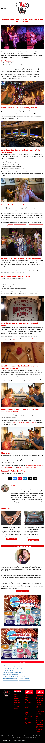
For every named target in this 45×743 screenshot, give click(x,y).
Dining (26, 700)
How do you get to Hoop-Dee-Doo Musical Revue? (14, 676)
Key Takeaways (6, 665)
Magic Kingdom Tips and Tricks (39, 720)
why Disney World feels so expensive (17, 224)
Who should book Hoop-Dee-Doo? (10, 674)
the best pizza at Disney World (33, 465)
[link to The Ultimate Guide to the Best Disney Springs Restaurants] (34, 518)
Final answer (6, 682)
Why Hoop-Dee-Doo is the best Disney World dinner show (15, 668)
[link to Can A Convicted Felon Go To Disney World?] (11, 518)
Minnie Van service (15, 340)
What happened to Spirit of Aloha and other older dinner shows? (16, 678)
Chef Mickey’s (34, 422)
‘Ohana (14, 422)
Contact (16, 696)
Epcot (26, 710)
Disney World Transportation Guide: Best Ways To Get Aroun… (40, 728)
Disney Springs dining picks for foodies (26, 467)
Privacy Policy (17, 702)
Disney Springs (28, 716)
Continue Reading (11, 538)
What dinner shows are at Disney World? (11, 666)
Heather (13, 485)
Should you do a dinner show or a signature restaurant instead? (16, 680)
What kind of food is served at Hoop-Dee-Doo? (13, 672)
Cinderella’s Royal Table (23, 422)
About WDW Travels (22, 591)
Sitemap (16, 708)
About (15, 694)
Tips (26, 695)
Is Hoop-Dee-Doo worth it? (9, 670)
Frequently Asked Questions (9, 683)
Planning (27, 697)
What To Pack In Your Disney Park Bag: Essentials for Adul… (40, 713)
